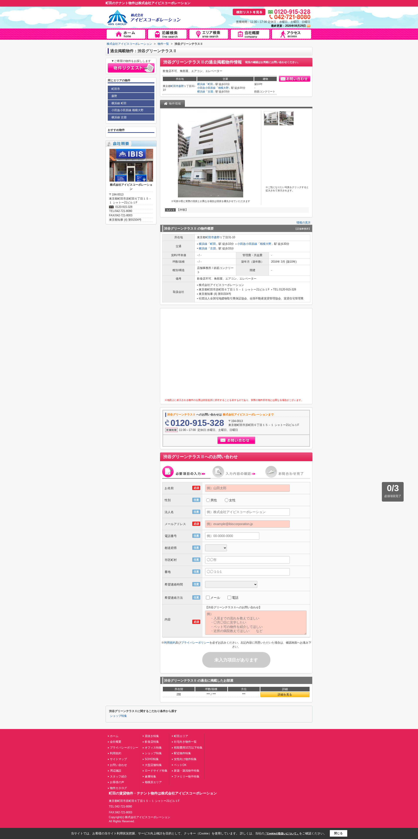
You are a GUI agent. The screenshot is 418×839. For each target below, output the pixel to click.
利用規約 (169, 642)
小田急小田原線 (206, 87)
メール (215, 597)
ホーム (114, 736)
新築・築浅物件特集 (186, 770)
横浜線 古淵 (118, 117)
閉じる (338, 833)
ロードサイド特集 (156, 770)
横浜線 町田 (118, 103)
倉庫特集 (150, 776)
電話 (235, 597)
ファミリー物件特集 (186, 776)
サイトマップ (118, 759)
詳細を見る (285, 694)
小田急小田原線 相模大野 (127, 110)
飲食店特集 (152, 741)
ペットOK (180, 765)
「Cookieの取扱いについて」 (281, 833)
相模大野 (223, 87)
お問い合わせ (118, 765)
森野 (181, 86)
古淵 (210, 91)
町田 (210, 84)
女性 (232, 500)
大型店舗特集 (153, 765)
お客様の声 (117, 782)
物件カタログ (118, 788)
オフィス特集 (153, 747)
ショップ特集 (118, 715)
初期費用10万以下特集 (188, 747)
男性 (214, 500)
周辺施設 (115, 770)
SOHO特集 (152, 759)
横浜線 (201, 84)
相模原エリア (153, 782)
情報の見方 (304, 222)
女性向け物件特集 (185, 759)
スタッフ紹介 (118, 776)
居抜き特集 (152, 736)
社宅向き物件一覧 (185, 741)
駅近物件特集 (182, 753)
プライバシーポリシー (195, 642)
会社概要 (115, 741)
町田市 (175, 86)
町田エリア (181, 736)
